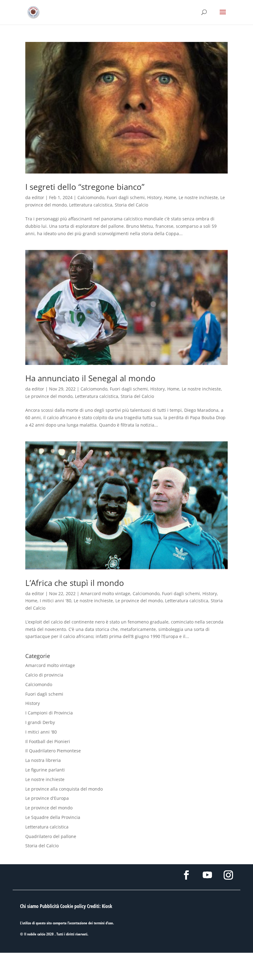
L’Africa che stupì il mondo (74, 582)
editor (38, 197)
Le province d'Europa (47, 798)
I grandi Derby (40, 722)
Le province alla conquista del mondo (64, 789)
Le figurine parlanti (45, 770)
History (154, 197)
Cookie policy (73, 906)
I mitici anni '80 (55, 600)
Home (170, 197)
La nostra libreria (43, 760)
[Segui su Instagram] (228, 875)
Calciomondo (90, 197)
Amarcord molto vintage (105, 593)
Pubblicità (49, 906)
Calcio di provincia (44, 675)
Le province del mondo (49, 396)
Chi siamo (29, 906)
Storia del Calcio (131, 205)
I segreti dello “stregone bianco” (84, 186)
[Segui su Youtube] (207, 875)
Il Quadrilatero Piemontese (53, 751)
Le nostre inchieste (198, 197)
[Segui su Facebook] (186, 875)
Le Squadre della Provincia (52, 817)
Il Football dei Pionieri (47, 741)
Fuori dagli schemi (126, 197)
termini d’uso (103, 923)
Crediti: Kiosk (99, 906)
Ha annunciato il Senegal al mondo (90, 378)
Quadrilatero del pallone (50, 836)
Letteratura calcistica (90, 205)
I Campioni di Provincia (49, 713)
